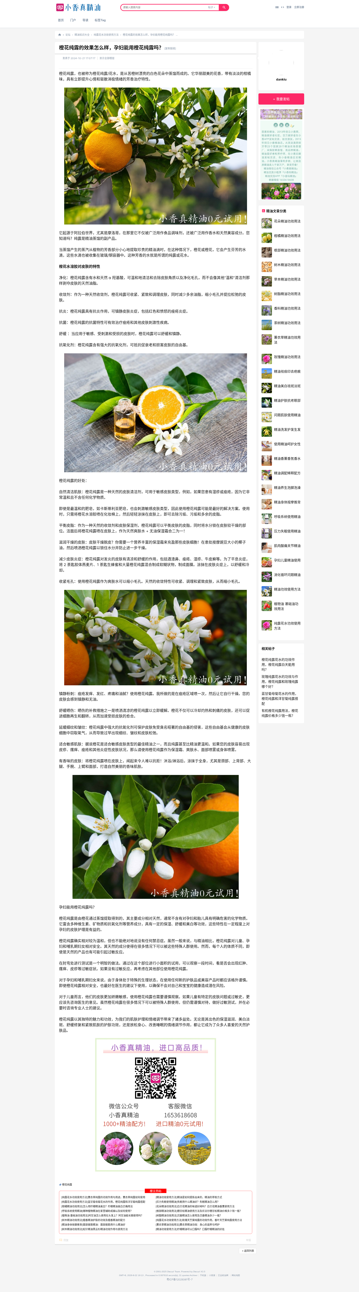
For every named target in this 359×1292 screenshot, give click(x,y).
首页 (61, 20)
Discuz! (196, 1271)
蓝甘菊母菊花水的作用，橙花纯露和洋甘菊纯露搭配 (116, 1201)
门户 (73, 20)
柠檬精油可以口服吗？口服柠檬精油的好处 (201, 1229)
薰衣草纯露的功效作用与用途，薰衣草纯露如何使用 (116, 1197)
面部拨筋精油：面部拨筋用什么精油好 (104, 1224)
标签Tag (100, 20)
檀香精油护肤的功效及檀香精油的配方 (104, 1220)
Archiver (193, 1275)
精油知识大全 (82, 34)
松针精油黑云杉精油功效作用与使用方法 (105, 1229)
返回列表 (249, 1250)
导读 (85, 20)
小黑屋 (212, 1275)
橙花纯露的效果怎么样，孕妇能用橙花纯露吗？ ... (150, 34)
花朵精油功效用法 (166, 1206)
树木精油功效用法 (72, 1220)
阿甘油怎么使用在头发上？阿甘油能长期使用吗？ (116, 1215)
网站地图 (236, 1275)
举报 (248, 1240)
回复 (66, 1240)
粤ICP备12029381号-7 (180, 1279)
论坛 (67, 34)
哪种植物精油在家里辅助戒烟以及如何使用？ (108, 1211)
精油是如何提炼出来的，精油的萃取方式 (199, 1197)
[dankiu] (281, 63)
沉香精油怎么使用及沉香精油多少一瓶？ (199, 1215)
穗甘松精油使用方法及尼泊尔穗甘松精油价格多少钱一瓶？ (209, 1211)
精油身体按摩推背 (72, 1224)
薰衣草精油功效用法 (167, 1224)
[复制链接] (170, 48)
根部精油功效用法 (166, 1211)
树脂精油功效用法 (166, 1215)
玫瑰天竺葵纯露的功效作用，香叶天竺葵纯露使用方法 (212, 1220)
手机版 (203, 1275)
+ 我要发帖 (281, 99)
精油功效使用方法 (166, 1197)
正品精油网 (59, 35)
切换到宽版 (282, 7)
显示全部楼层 (107, 58)
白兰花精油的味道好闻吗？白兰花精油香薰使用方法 (206, 1206)
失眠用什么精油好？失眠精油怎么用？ (198, 1201)
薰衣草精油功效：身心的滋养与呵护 (200, 1224)
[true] (224, 7)
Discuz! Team (173, 1271)
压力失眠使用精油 (166, 1201)
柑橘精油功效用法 (72, 1206)
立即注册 (299, 7)
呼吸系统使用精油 (72, 1211)
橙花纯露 (67, 1184)
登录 (288, 7)
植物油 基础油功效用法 (75, 1215)
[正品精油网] (78, 10)
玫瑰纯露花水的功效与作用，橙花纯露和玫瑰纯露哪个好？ (280, 682)
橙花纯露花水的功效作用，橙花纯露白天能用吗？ (278, 665)
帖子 (210, 7)
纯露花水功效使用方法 (106, 34)
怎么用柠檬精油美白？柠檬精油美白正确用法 (108, 1206)
